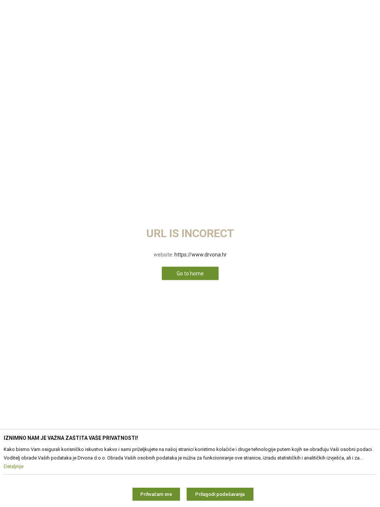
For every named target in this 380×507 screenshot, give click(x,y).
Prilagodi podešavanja (220, 494)
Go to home (190, 274)
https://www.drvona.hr (200, 255)
